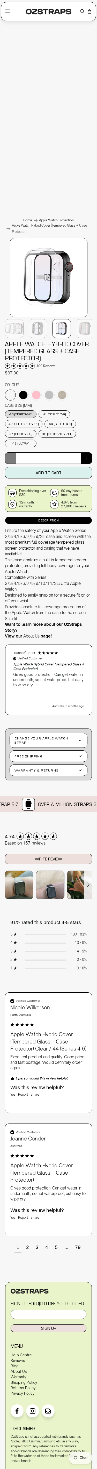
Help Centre (21, 1355)
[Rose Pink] (36, 395)
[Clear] (10, 395)
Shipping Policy (24, 1382)
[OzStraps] (48, 12)
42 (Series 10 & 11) (24, 424)
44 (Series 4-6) (60, 424)
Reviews (18, 1360)
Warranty (18, 1377)
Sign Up (48, 1328)
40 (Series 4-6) (20, 414)
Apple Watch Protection (56, 220)
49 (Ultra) (20, 443)
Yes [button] (13, 1094)
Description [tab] (48, 520)
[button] (48, 680)
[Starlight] (62, 395)
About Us (31, 636)
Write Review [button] (48, 858)
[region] (48, 677)
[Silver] (49, 395)
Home (27, 220)
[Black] (23, 395)
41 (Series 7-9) (54, 414)
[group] (48, 836)
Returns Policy (23, 1388)
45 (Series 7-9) (20, 434)
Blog (15, 1366)
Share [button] (35, 1094)
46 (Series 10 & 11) (57, 434)
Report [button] (23, 1094)
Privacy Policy (23, 1393)
